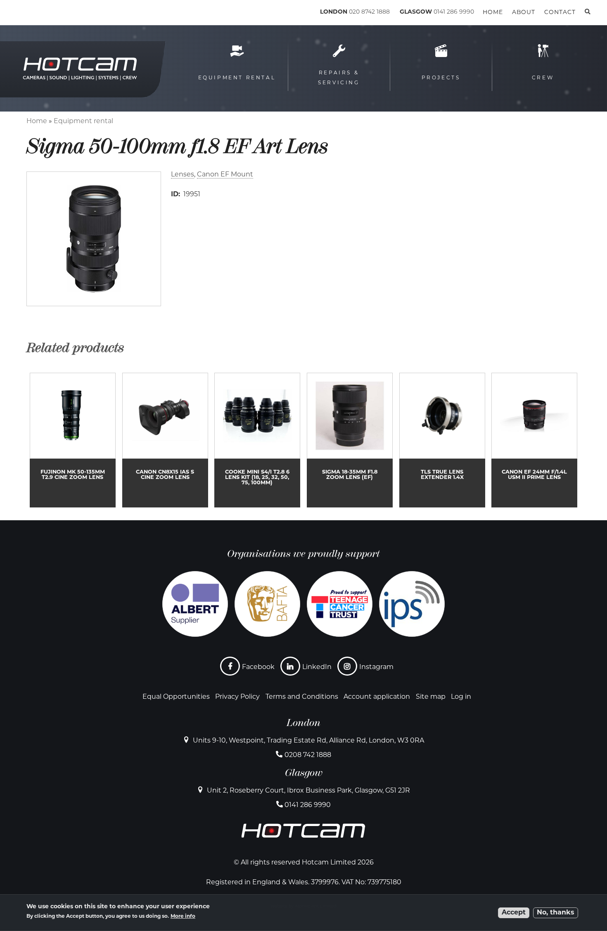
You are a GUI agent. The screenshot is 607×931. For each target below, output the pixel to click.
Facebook (258, 667)
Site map (431, 697)
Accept (514, 913)
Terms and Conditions (302, 697)
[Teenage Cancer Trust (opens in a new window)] (339, 604)
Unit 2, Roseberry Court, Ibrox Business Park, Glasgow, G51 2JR (308, 791)
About (523, 12)
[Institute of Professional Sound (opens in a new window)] (412, 604)
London (303, 723)
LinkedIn (317, 667)
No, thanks (555, 913)
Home (36, 121)
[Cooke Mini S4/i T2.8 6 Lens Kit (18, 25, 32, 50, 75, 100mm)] (257, 440)
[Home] (62, 14)
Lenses (182, 174)
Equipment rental (83, 121)
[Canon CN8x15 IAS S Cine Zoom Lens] (165, 440)
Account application (377, 697)
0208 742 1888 (308, 755)
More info (183, 916)
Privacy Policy (237, 697)
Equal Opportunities (176, 697)
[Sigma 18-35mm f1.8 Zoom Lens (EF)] (350, 440)
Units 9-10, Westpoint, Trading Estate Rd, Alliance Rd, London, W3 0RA (308, 741)
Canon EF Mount (225, 174)
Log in (461, 697)
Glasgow (303, 773)
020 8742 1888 (369, 12)
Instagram (376, 667)
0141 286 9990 (454, 12)
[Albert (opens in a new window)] (195, 604)
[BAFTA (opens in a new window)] (267, 604)
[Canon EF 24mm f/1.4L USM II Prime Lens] (534, 440)
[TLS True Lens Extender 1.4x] (442, 440)
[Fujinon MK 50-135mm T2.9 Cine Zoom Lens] (73, 440)
